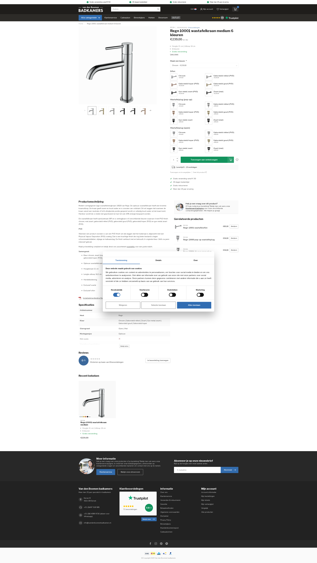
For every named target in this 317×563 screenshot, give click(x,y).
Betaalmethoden (166, 508)
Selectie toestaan (158, 305)
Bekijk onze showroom (130, 472)
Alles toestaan (194, 305)
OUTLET (175, 17)
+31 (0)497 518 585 (91, 507)
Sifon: (172, 71)
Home (81, 24)
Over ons (164, 492)
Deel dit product (199, 172)
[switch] (144, 295)
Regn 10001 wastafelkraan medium (93, 423)
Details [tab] (159, 260)
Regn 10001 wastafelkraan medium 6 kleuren (104, 24)
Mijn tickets (205, 500)
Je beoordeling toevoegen (157, 360)
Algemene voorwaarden (169, 512)
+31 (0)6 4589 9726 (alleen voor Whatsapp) (96, 515)
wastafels (131, 246)
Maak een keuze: (178, 61)
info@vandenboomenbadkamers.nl (97, 523)
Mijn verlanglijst (207, 504)
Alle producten (207, 512)
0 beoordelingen (194, 27)
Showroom (163, 17)
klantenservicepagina (195, 208)
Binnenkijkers (139, 17)
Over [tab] (196, 260)
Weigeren (123, 305)
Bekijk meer (147, 519)
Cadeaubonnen (166, 532)
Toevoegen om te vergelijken (180, 172)
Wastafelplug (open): (180, 128)
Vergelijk (204, 508)
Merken (151, 17)
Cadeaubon (125, 17)
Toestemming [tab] (121, 260)
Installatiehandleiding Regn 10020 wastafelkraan (102, 298)
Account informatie (208, 492)
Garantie (163, 504)
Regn (172, 27)
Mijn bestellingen (208, 496)
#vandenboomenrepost (169, 528)
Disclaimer (164, 516)
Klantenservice (110, 17)
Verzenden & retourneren (170, 500)
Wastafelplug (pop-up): (181, 99)
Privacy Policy (165, 520)
